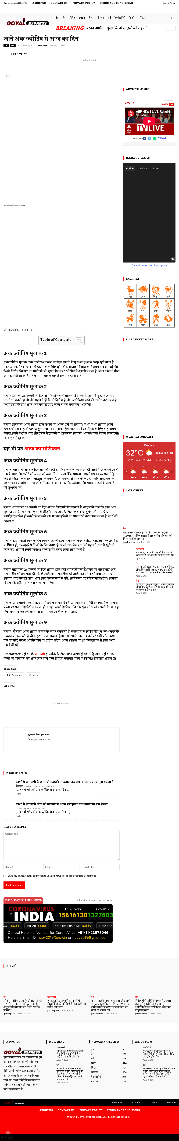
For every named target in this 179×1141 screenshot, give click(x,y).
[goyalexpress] (6, 53)
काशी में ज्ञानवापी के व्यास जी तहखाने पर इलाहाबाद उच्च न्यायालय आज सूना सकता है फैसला (64, 784)
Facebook (117, 1102)
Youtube (171, 1102)
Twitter (154, 1102)
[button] (171, 17)
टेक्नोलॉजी (140, 549)
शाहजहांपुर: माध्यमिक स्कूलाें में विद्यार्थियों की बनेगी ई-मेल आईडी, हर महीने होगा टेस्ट (155, 554)
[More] (173, 53)
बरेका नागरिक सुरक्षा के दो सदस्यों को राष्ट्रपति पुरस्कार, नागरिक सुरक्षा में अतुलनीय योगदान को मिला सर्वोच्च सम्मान (147, 536)
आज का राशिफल (42, 449)
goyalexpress (20, 54)
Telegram (136, 1102)
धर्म (6, 45)
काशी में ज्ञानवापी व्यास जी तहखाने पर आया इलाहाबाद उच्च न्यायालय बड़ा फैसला (62, 804)
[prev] (168, 28)
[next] (173, 28)
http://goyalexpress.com (39, 739)
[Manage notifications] (7, 1133)
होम (12, 45)
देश (124, 529)
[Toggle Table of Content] (77, 340)
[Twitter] (164, 9)
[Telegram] (157, 9)
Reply (18, 794)
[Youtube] (172, 9)
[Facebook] (150, 9)
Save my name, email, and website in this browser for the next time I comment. (52, 876)
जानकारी (39, 654)
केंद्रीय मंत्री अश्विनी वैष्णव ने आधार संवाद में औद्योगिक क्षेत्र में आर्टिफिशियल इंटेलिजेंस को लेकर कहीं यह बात (155, 587)
